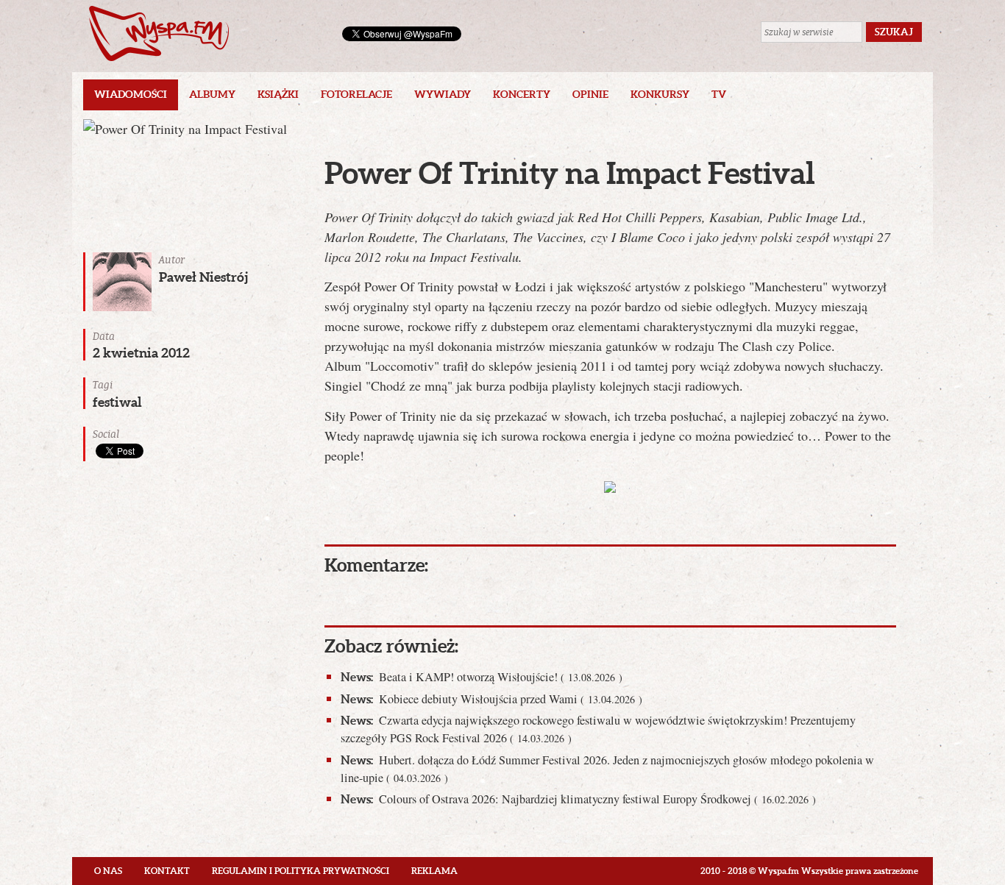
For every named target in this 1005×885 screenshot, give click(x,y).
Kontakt (167, 870)
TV (718, 94)
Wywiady (442, 94)
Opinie (590, 94)
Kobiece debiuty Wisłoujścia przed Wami (491, 699)
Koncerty (521, 94)
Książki (278, 94)
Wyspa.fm (159, 33)
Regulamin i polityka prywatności (300, 870)
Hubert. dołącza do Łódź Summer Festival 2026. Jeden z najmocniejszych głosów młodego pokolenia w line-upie (607, 769)
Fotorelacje (356, 94)
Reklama (434, 870)
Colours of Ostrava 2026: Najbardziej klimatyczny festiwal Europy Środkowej (578, 799)
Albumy (212, 94)
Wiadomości (130, 94)
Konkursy (660, 94)
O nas (108, 870)
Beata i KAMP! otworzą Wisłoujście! (481, 677)
